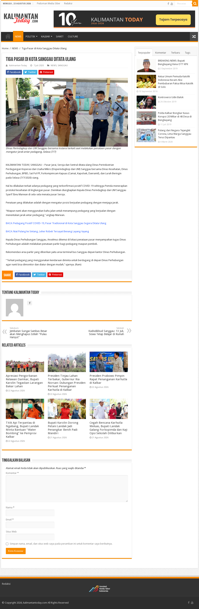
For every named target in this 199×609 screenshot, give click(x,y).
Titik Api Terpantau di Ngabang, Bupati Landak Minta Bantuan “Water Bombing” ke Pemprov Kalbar (22, 429)
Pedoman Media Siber (48, 3)
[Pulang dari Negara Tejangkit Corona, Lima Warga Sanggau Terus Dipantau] (146, 135)
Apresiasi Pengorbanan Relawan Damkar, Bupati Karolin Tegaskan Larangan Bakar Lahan (24, 381)
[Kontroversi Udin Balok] (146, 102)
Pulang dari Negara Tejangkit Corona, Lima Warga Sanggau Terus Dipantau (174, 134)
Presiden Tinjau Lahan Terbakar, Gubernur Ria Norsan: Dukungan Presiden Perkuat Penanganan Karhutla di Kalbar (67, 383)
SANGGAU (63, 65)
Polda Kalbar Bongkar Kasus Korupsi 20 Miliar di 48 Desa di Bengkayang (175, 116)
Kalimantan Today (18, 65)
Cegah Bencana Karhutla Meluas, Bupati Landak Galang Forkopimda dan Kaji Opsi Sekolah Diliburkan (108, 428)
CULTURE (73, 36)
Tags (187, 52)
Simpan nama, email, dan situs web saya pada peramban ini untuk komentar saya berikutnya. (61, 543)
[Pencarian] (195, 3)
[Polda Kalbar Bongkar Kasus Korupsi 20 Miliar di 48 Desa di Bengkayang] (146, 118)
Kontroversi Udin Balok (170, 97)
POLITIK (30, 36)
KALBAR (45, 36)
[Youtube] (171, 3)
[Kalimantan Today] (21, 18)
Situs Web (11, 531)
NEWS (18, 36)
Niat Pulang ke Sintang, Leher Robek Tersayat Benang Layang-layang (51, 231)
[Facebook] (168, 3)
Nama (10, 507)
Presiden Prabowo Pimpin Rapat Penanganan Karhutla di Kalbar (108, 379)
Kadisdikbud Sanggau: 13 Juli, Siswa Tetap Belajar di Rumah (106, 331)
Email (10, 519)
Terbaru (175, 52)
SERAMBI (8, 36)
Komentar (12, 473)
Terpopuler (144, 52)
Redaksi (68, 3)
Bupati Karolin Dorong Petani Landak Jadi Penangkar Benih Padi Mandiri (63, 428)
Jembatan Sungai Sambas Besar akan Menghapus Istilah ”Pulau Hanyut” (28, 333)
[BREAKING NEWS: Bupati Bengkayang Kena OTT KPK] (146, 65)
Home (5, 48)
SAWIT (60, 36)
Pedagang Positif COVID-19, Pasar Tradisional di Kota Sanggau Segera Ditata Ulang (59, 223)
